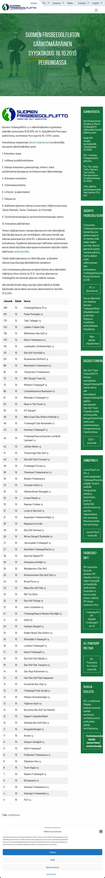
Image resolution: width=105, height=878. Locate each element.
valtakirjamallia (21, 251)
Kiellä (52, 860)
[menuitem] (34, 3)
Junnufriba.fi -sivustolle (92, 533)
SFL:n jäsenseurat (92, 289)
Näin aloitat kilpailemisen (92, 340)
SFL (44, 3)
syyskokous (14, 814)
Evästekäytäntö (51, 874)
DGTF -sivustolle (92, 441)
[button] (101, 831)
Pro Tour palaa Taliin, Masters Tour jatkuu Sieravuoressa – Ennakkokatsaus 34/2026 (91, 174)
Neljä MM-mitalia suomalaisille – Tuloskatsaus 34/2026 (90, 143)
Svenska (82, 3)
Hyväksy (52, 852)
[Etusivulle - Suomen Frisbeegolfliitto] (19, 8)
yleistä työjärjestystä (40, 142)
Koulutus (57, 3)
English (95, 3)
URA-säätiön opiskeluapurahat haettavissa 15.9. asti (92, 191)
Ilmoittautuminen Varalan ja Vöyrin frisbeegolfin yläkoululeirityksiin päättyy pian (92, 126)
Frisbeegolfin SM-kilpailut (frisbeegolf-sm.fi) (93, 619)
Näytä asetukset (52, 867)
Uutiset (33, 3)
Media (70, 3)
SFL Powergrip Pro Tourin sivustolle (92, 664)
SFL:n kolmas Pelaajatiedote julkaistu (90, 157)
